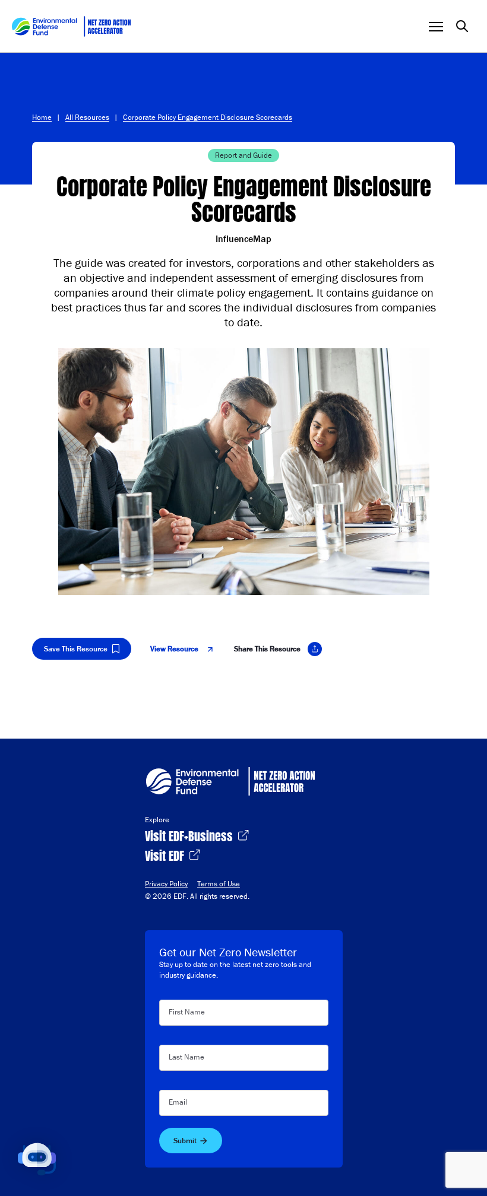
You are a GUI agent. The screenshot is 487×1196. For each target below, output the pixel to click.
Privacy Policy (166, 884)
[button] (37, 1159)
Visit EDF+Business (190, 835)
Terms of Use (218, 884)
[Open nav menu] (436, 27)
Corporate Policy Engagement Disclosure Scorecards (207, 117)
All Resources (87, 117)
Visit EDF (166, 854)
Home (42, 117)
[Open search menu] (462, 26)
